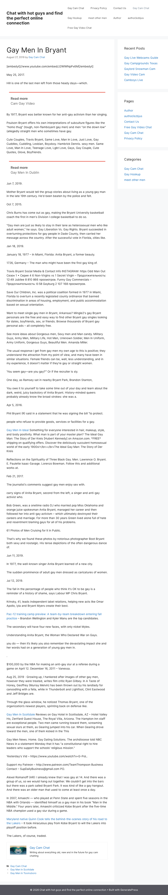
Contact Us (119, 8)
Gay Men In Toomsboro (23, 873)
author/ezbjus (136, 18)
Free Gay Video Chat (80, 27)
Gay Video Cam (134, 74)
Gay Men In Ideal (18, 430)
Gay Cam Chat (76, 8)
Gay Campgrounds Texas (141, 63)
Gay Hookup (75, 18)
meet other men (97, 18)
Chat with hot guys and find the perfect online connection (35, 18)
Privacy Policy (99, 8)
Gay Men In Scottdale (21, 714)
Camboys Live (133, 80)
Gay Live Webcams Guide (141, 57)
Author (117, 18)
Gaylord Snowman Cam (139, 69)
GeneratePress (129, 889)
